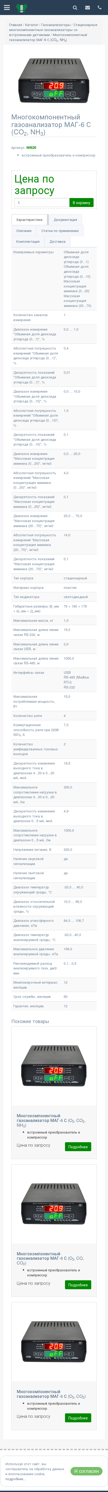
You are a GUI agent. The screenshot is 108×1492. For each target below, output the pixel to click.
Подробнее (78, 1146)
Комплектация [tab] (28, 241)
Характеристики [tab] (29, 219)
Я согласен (86, 1471)
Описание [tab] (23, 230)
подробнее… (16, 1478)
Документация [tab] (65, 219)
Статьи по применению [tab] (60, 230)
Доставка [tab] (58, 241)
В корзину (81, 202)
